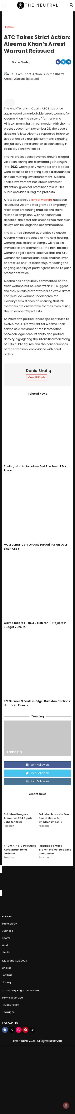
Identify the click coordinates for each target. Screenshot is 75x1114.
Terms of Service (12, 998)
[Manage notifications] (66, 1105)
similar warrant (41, 200)
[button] (58, 62)
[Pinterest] (25, 1030)
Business (7, 931)
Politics (9, 27)
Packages (8, 1012)
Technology (9, 923)
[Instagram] (19, 1030)
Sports (6, 938)
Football (7, 975)
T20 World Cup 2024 (14, 960)
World (5, 945)
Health (6, 952)
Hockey (6, 982)
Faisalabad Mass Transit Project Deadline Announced (55, 849)
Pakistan (9, 825)
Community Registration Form (20, 990)
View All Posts (36, 377)
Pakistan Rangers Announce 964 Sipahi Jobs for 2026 (18, 818)
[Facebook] (5, 1030)
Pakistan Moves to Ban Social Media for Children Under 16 (54, 818)
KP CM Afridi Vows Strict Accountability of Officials (20, 849)
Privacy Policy (10, 1005)
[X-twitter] (12, 1030)
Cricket (6, 968)
